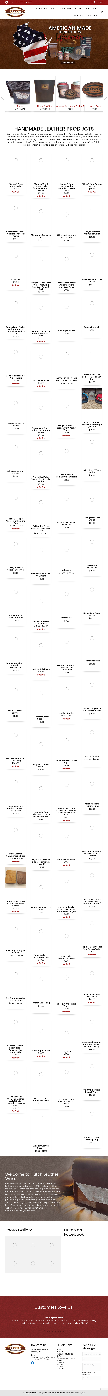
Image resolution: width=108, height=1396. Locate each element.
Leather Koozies (66, 713)
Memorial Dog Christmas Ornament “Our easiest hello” (41, 814)
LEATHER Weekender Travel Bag (15, 759)
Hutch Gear (70, 107)
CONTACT (61, 1368)
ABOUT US (60, 1364)
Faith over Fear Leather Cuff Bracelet (66, 475)
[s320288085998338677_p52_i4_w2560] (33, 1245)
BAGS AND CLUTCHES (65, 1354)
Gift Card (66, 570)
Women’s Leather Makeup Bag (92, 1138)
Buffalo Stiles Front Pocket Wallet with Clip (41, 333)
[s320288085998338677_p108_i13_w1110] (33, 1263)
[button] (44, 1331)
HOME (59, 1350)
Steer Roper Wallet (41, 1050)
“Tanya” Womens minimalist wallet (92, 232)
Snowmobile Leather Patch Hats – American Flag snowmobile (15, 1048)
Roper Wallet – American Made (41, 956)
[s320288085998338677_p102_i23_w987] (14, 1245)
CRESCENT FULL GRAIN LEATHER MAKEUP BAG (66, 379)
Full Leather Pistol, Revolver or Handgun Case (41, 528)
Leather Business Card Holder (41, 622)
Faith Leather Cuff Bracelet (15, 472)
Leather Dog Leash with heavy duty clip (91, 709)
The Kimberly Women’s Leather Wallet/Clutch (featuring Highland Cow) (15, 1100)
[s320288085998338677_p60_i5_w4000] (51, 1245)
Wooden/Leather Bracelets (41, 1147)
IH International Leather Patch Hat (15, 616)
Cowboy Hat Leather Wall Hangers (15, 376)
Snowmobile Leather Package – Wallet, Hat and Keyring (92, 1044)
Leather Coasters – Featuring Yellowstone (15, 665)
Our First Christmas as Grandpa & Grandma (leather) (92, 901)
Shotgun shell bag (41, 1002)
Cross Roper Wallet (41, 380)
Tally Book (66, 1051)
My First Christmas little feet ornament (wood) (41, 861)
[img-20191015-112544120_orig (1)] (51, 1263)
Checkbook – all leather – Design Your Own (92, 376)
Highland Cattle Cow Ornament (41, 574)
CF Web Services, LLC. (76, 1393)
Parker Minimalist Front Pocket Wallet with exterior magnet (66, 909)
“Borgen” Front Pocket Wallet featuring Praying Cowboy (66, 187)
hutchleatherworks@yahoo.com (44, 1357)
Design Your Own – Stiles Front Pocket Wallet (41, 430)
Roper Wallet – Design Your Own (66, 957)
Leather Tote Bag (92, 756)
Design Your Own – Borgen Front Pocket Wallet (66, 427)
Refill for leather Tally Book (41, 908)
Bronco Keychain (92, 327)
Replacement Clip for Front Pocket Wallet (92, 948)
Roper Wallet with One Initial (92, 995)
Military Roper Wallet (66, 859)
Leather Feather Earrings (15, 711)
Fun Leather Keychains (91, 566)
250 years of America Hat (41, 236)
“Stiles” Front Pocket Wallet (92, 185)
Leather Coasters (92, 660)
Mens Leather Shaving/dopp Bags (15, 854)
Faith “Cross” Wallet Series (91, 471)
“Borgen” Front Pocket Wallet (16, 185)
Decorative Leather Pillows (16, 424)
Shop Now (68, 62)
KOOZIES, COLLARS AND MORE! (66, 1359)
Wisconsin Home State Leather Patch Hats (66, 1101)
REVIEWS (60, 1366)
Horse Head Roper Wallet (92, 614)
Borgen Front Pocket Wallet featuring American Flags (66, 284)
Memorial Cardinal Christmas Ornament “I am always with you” (66, 811)
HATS (59, 1356)
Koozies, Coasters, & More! (45, 107)
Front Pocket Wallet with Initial (66, 523)
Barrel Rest (16, 279)
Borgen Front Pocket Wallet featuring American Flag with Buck (41, 285)
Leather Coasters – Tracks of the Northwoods (66, 667)
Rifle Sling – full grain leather (15, 951)
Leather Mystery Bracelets (41, 717)
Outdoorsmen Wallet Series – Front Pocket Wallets (15, 903)
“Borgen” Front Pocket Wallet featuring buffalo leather (41, 187)
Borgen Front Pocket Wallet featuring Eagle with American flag (15, 330)
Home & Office (19, 107)
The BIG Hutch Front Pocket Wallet (92, 1091)
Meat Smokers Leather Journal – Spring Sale (15, 808)
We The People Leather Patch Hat (41, 1099)
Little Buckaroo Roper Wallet (66, 761)
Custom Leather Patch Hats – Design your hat (92, 424)
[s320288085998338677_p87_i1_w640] (14, 1263)
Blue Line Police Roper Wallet (92, 280)
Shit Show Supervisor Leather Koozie (16, 999)
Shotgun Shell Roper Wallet (66, 1005)
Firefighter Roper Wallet (92, 518)
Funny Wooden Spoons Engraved (15, 568)
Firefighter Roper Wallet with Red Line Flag (15, 520)
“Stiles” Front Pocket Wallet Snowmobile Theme (15, 233)
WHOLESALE (61, 1362)
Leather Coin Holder (41, 669)
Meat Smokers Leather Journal (92, 804)
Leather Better (66, 617)
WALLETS (60, 1352)
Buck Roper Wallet (66, 330)
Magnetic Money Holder (41, 765)
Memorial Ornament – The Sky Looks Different (91, 853)
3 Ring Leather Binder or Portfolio (66, 236)
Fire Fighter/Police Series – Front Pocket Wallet (41, 479)
